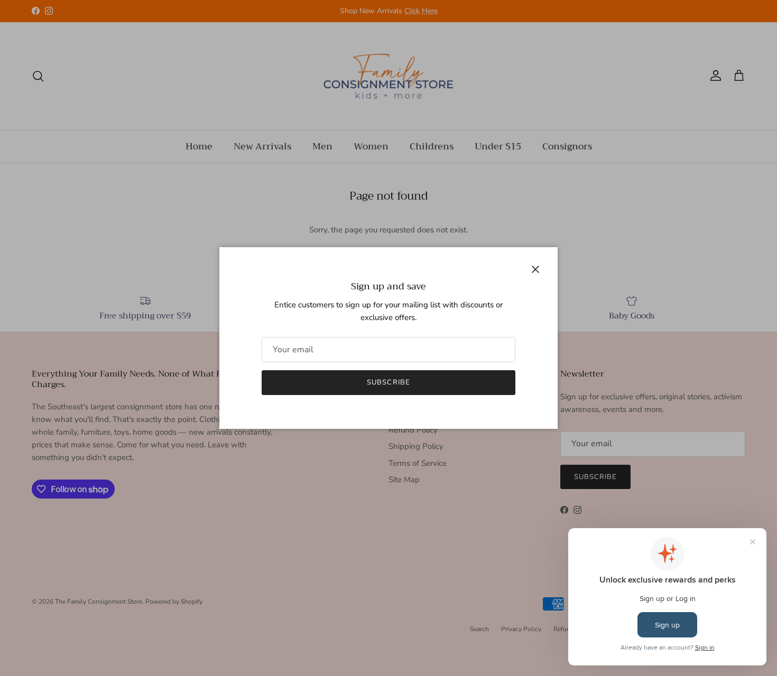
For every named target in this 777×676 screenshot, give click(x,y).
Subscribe (388, 382)
